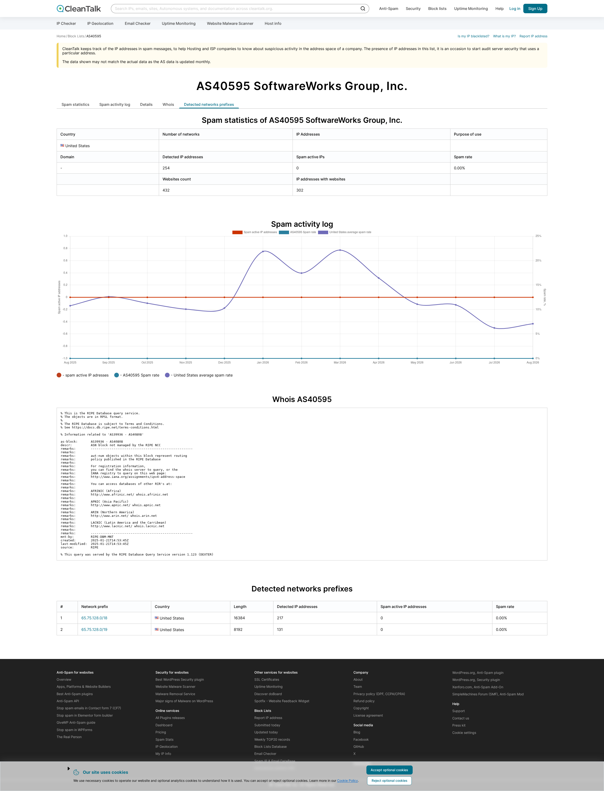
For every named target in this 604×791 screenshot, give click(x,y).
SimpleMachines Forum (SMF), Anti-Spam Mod (488, 694)
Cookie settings (464, 733)
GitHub (358, 746)
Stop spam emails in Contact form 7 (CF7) (89, 708)
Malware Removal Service (175, 694)
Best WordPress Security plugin (179, 679)
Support (458, 711)
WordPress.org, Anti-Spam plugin (477, 673)
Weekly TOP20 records (272, 739)
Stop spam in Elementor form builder (85, 715)
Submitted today (267, 725)
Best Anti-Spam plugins (75, 694)
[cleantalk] (79, 8)
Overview (64, 679)
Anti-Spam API (68, 701)
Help (499, 8)
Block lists (437, 8)
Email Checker (138, 23)
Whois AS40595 (302, 399)
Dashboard (163, 725)
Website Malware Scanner (230, 23)
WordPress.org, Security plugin (476, 680)
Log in (514, 8)
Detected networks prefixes (209, 104)
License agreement (368, 715)
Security (413, 8)
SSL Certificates (266, 679)
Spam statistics (75, 104)
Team (357, 686)
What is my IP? (504, 36)
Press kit (459, 725)
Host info (273, 23)
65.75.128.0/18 (94, 618)
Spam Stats (164, 739)
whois (168, 104)
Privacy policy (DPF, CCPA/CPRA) (379, 694)
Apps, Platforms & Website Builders (84, 686)
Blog (356, 732)
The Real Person (69, 737)
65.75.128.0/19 (94, 629)
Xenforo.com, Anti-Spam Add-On (477, 687)
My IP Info (163, 754)
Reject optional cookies (389, 780)
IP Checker (66, 23)
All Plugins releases (170, 718)
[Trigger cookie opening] (64, 768)
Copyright (361, 708)
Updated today (266, 732)
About (358, 679)
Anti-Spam (388, 8)
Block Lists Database (270, 746)
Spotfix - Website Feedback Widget (281, 701)
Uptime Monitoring (471, 8)
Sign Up (535, 8)
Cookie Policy (347, 780)
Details (146, 104)
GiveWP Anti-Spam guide (76, 722)
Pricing (160, 732)
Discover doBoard (268, 694)
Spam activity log (114, 104)
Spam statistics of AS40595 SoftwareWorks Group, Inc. (302, 120)
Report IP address (533, 36)
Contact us (460, 718)
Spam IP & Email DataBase (274, 761)
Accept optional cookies (389, 770)
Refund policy (364, 701)
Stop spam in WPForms (74, 730)
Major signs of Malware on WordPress (184, 701)
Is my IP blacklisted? (473, 36)
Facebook (361, 739)
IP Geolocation (100, 23)
